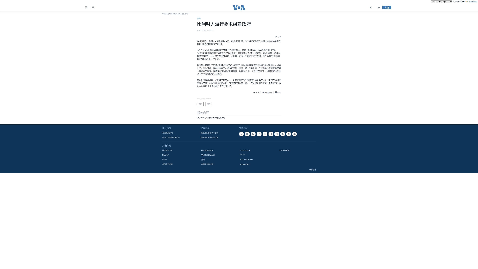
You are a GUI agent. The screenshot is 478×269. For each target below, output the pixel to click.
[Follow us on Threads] (265, 134)
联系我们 (165, 155)
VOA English (245, 150)
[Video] (378, 7)
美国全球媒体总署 (208, 155)
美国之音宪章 (167, 164)
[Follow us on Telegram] (271, 134)
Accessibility (244, 164)
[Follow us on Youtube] (247, 134)
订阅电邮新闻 (167, 133)
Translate (473, 2)
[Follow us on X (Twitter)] (241, 134)
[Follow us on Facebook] (253, 134)
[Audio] (371, 7)
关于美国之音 (167, 150)
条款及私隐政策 (207, 150)
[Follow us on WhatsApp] (276, 134)
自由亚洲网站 (284, 150)
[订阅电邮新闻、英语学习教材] (294, 134)
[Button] (278, 36)
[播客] (288, 134)
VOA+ (164, 160)
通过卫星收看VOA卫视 (209, 133)
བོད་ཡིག (242, 155)
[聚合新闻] (282, 134)
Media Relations (246, 160)
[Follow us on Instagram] (259, 134)
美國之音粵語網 (207, 164)
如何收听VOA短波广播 (209, 137)
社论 (203, 160)
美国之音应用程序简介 (171, 137)
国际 (199, 19)
